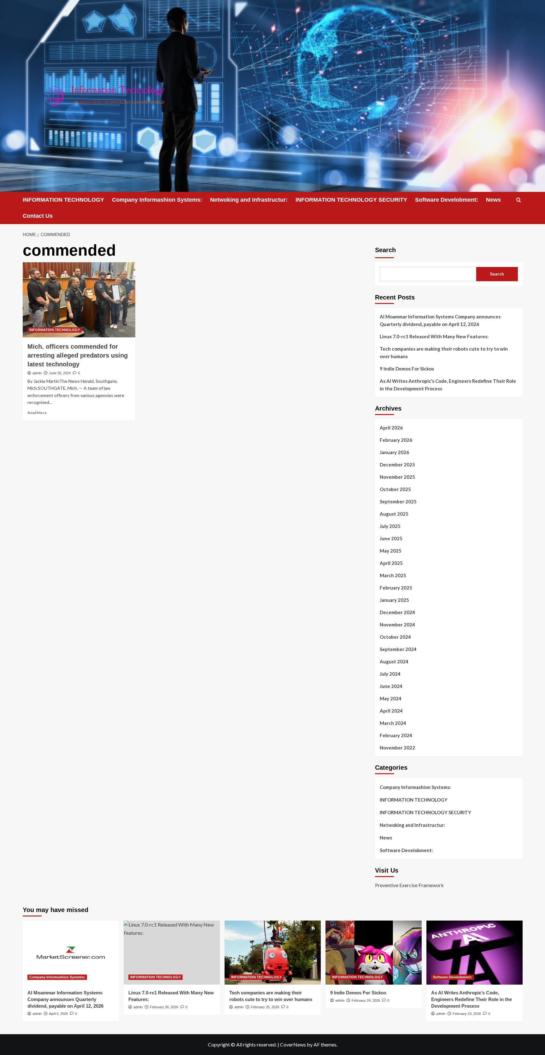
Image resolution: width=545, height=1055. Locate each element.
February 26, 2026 (164, 1007)
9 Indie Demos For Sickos (407, 368)
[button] (519, 199)
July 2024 (390, 674)
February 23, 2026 (467, 1014)
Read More (37, 412)
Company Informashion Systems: (157, 200)
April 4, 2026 (58, 1014)
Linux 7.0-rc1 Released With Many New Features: (434, 336)
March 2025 (393, 575)
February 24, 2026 (366, 1000)
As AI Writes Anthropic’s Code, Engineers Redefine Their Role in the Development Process (448, 384)
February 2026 (396, 440)
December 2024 (397, 612)
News (493, 200)
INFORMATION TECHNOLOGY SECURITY (351, 200)
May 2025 (390, 551)
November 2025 (397, 477)
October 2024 (395, 637)
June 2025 (391, 538)
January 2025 (394, 600)
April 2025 (391, 563)
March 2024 (393, 723)
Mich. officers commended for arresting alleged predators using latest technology (77, 355)
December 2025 (397, 464)
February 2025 (396, 587)
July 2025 (390, 526)
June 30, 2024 (60, 373)
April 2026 (391, 427)
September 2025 (398, 501)
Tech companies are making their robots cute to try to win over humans (444, 352)
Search (385, 249)
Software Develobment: (446, 200)
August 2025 (394, 514)
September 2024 (398, 649)
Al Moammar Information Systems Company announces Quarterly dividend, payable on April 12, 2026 (440, 320)
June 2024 (391, 686)
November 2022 (397, 747)
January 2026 (394, 452)
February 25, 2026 (265, 1007)
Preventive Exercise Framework (409, 885)
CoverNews (293, 1044)
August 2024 (394, 661)
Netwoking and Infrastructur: (249, 200)
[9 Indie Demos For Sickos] (373, 953)
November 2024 (397, 624)
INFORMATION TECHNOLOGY (63, 200)
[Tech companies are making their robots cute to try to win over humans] (273, 953)
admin (37, 373)
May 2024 (390, 698)
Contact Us (38, 216)
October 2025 (395, 489)
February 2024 (396, 735)
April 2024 (391, 711)
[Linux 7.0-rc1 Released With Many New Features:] (172, 953)
